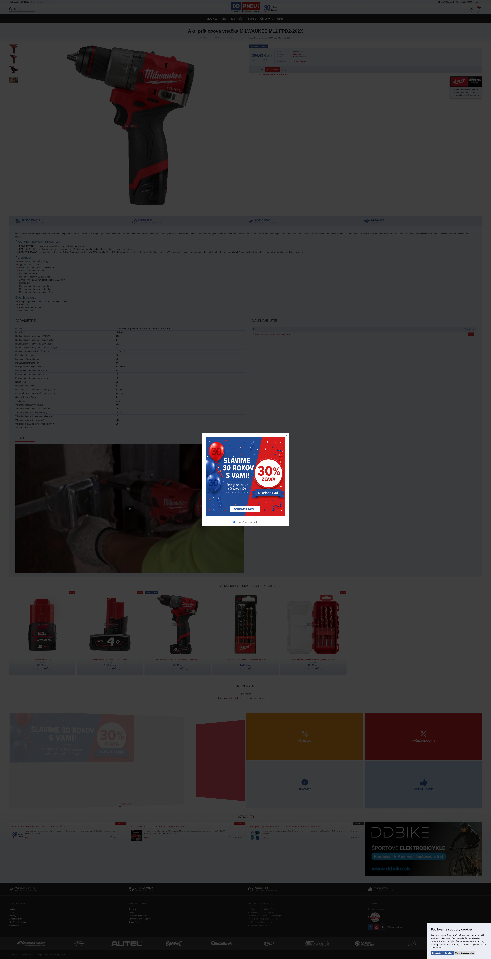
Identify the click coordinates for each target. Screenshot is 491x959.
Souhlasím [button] (437, 953)
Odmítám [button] (448, 953)
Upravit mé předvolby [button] (464, 953)
